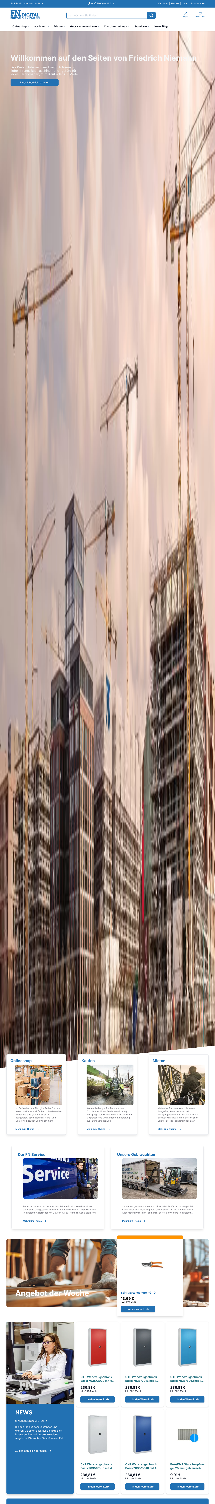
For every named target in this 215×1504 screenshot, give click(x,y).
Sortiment (40, 26)
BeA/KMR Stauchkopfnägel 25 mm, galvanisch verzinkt (187, 1466)
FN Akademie (197, 3)
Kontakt (175, 3)
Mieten (58, 26)
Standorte (141, 26)
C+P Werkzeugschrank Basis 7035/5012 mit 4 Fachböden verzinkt (186, 1379)
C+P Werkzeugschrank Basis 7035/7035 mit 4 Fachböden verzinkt (96, 1466)
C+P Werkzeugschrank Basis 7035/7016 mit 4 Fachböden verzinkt (141, 1379)
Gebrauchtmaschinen (83, 26)
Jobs (184, 3)
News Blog (161, 26)
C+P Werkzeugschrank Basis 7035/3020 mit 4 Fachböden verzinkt (96, 1379)
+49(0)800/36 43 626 (102, 3)
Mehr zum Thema (24, 1129)
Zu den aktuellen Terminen (31, 1450)
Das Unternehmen (115, 26)
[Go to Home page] (25, 14)
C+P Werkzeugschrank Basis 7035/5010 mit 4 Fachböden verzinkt (141, 1466)
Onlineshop (19, 26)
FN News (163, 3)
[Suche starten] (151, 15)
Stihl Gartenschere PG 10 (138, 1292)
